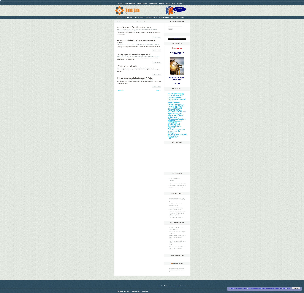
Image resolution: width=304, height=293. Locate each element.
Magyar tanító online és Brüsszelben (177, 183)
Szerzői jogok (135, 291)
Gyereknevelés (174, 98)
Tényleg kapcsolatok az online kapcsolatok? (134, 54)
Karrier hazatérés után (179, 104)
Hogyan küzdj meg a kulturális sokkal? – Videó (135, 78)
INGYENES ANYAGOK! (130, 3)
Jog (173, 101)
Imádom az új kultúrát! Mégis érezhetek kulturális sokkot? (136, 42)
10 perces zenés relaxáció (127, 66)
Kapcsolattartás (144, 29)
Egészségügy (178, 94)
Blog (173, 3)
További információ (286, 288)
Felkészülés (137, 29)
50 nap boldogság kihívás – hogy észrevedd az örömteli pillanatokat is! (177, 200)
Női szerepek (175, 114)
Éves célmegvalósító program (176, 217)
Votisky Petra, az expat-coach (176, 187)
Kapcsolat (179, 3)
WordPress (166, 285)
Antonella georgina (173, 235)
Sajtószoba (145, 291)
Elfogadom (296, 288)
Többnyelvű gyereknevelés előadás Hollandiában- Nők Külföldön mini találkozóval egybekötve (177, 213)
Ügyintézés (172, 137)
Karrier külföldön (176, 106)
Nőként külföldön (176, 116)
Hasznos (161, 3)
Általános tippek (128, 17)
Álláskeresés (173, 129)
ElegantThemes (175, 285)
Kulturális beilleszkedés (148, 44)
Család (170, 94)
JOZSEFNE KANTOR (174, 227)
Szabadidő (178, 121)
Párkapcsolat (173, 119)
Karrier (119, 17)
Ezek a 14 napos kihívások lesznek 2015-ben (134, 27)
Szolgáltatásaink (142, 3)
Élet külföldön (139, 17)
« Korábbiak (121, 90)
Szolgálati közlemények (177, 17)
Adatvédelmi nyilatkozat (123, 291)
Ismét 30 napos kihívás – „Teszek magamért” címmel (177, 237)
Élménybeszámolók (164, 17)
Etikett (169, 96)
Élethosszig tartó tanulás (172, 131)
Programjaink (153, 3)
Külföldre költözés (151, 17)
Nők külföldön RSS (178, 263)
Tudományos (171, 127)
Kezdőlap (120, 3)
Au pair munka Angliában (174, 178)
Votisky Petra (120, 29)
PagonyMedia (187, 285)
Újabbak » (158, 90)
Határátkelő (171, 180)
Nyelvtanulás (173, 113)
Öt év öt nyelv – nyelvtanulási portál (177, 185)
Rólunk (168, 3)
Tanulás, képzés (133, 30)
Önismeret (126, 30)
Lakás (184, 111)
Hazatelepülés (173, 99)
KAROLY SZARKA (173, 231)
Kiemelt (170, 108)
